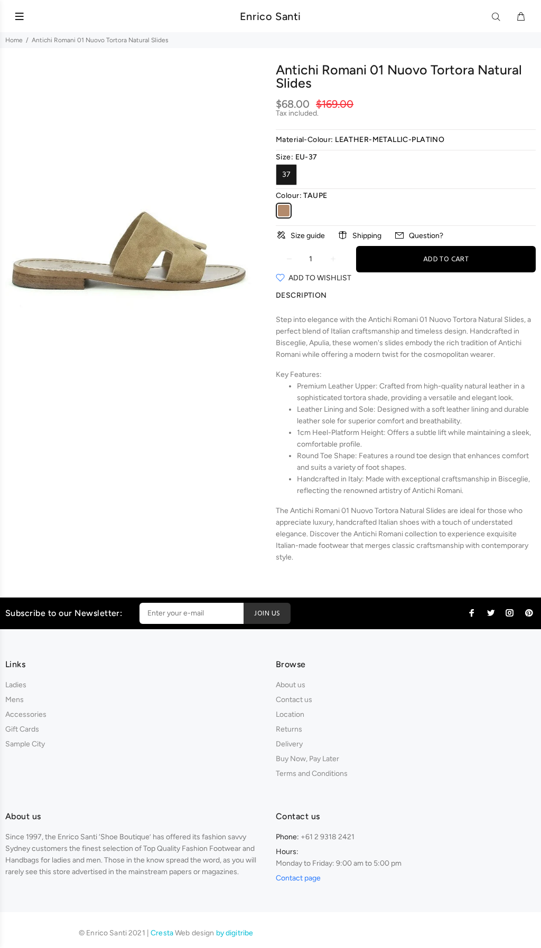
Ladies (15, 684)
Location (290, 714)
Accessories (25, 714)
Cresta (163, 932)
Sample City (25, 744)
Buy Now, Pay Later (307, 758)
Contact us (294, 699)
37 (286, 174)
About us (290, 684)
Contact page (298, 878)
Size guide (308, 235)
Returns (289, 729)
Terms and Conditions (312, 773)
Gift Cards (22, 729)
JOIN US (267, 614)
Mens (14, 699)
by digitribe (235, 932)
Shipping (366, 235)
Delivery (289, 744)
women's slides (378, 342)
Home (14, 40)
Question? (426, 235)
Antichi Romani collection (395, 533)
